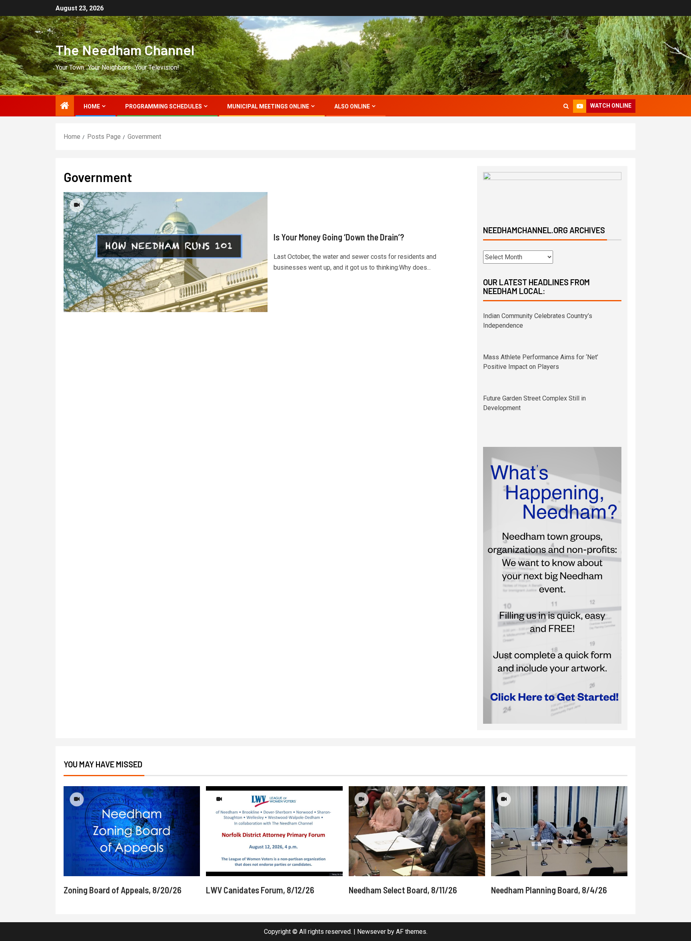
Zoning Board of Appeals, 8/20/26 (123, 880)
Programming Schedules (163, 106)
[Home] (64, 106)
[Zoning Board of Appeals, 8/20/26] (132, 822)
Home (92, 106)
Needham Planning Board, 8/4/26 (549, 880)
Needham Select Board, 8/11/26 (403, 880)
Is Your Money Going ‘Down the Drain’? (339, 237)
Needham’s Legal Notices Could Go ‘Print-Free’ (548, 398)
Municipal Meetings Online (268, 106)
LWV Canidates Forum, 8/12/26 (260, 880)
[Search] (566, 106)
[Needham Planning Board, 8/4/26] (559, 822)
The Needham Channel (125, 49)
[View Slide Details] (552, 192)
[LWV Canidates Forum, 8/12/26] (274, 822)
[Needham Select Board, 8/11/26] (417, 822)
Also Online (352, 106)
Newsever (371, 922)
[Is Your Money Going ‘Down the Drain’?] (166, 252)
